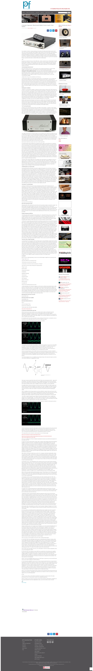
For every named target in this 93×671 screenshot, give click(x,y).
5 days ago (66, 285)
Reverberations (38, 643)
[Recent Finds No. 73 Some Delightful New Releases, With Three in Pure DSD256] (65, 99)
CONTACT (42, 12)
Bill (60, 282)
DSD (60, 141)
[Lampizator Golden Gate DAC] (65, 121)
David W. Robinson (63, 276)
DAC (60, 139)
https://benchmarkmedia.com (27, 308)
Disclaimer (37, 651)
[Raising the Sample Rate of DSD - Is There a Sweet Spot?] (65, 130)
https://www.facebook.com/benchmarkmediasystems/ (31, 434)
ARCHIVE (37, 12)
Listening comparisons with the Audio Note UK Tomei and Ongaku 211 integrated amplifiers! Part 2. (65, 284)
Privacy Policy (38, 649)
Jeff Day (61, 287)
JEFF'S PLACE (37, 659)
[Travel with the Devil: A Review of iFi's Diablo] (65, 89)
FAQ (52, 12)
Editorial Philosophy (39, 646)
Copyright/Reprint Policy (40, 648)
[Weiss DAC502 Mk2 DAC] (65, 111)
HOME (23, 12)
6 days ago (67, 301)
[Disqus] (40, 595)
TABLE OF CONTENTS (30, 12)
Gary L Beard (30, 28)
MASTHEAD (47, 12)
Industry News (38, 641)
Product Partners (39, 645)
